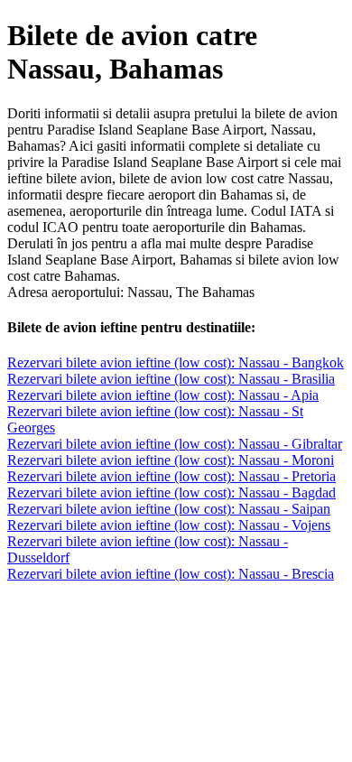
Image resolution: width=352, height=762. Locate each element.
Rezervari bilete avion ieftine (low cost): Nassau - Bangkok (175, 362)
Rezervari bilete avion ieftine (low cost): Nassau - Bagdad (171, 492)
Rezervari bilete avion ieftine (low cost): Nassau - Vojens (168, 525)
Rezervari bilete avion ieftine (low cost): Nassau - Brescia (170, 573)
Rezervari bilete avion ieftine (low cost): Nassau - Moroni (170, 460)
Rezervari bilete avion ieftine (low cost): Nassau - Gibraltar (174, 443)
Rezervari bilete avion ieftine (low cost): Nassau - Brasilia (171, 378)
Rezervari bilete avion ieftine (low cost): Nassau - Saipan (168, 508)
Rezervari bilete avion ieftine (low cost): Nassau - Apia (163, 395)
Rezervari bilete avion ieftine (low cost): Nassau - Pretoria (171, 476)
